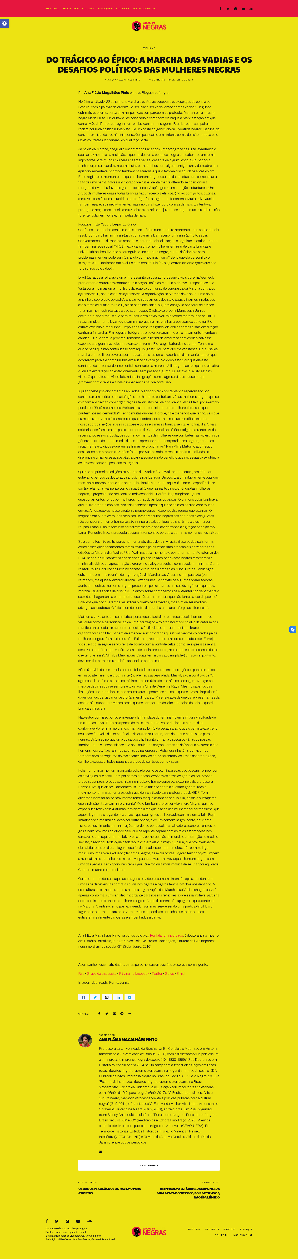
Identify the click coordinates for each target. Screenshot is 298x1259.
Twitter (157, 973)
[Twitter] (228, 8)
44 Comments (157, 80)
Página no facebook (134, 973)
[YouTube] (243, 8)
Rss (81, 973)
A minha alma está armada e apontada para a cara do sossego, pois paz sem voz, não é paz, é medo (188, 1192)
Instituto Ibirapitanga (73, 1228)
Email (180, 973)
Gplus (169, 973)
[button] (4, 23)
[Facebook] (220, 8)
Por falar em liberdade (166, 935)
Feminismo (149, 48)
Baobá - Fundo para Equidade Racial (66, 1232)
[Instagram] (235, 8)
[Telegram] (121, 1013)
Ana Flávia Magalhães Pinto (122, 80)
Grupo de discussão (102, 973)
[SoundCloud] (250, 8)
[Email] (114, 1013)
